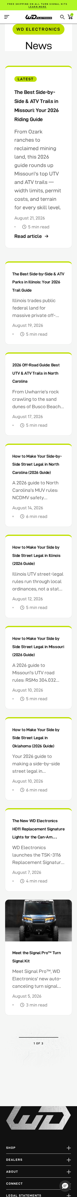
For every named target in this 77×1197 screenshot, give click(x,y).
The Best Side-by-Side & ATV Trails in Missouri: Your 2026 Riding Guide (36, 105)
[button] (62, 17)
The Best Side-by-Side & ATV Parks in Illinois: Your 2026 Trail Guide (38, 282)
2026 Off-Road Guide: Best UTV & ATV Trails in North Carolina (36, 373)
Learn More (38, 7)
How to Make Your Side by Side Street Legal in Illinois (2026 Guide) (36, 555)
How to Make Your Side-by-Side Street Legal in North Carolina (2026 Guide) (37, 464)
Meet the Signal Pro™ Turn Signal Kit (36, 956)
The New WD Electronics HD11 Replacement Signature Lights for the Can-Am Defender (38, 832)
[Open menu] (6, 16)
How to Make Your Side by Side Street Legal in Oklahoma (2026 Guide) (36, 737)
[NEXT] (55, 1043)
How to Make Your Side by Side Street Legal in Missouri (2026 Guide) (38, 646)
